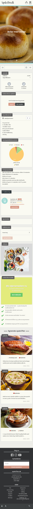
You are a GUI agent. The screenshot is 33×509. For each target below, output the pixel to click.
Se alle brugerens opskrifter (17, 204)
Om (10, 488)
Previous (4, 259)
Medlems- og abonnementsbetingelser (23, 499)
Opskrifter (7, 3)
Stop (2, 259)
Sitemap (10, 497)
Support (10, 493)
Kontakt (10, 492)
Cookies (10, 495)
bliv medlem (19, 104)
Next (29, 259)
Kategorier (23, 488)
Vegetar (17, 164)
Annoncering (10, 490)
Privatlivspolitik (23, 493)
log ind (12, 104)
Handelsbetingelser (23, 495)
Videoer (23, 490)
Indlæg (23, 492)
